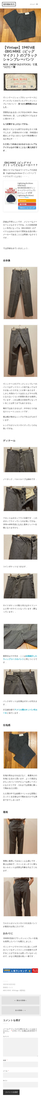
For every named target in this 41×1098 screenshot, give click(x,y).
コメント (6, 1036)
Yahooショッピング (27, 208)
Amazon (23, 201)
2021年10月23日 (9, 984)
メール (6, 1071)
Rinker (27, 197)
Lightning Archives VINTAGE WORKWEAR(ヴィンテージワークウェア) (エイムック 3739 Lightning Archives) (26, 189)
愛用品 (22, 990)
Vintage (16, 990)
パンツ (10, 987)
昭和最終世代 (9, 4)
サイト (5, 1080)
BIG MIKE (7, 990)
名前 (5, 1060)
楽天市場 (23, 204)
